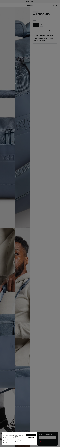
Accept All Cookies (31, 434)
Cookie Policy (5, 442)
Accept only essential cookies (31, 438)
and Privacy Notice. (6, 443)
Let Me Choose (31, 440)
